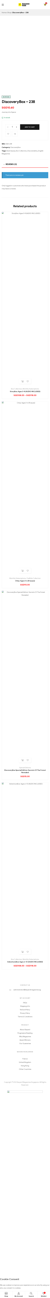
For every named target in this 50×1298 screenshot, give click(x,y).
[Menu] (9, 4)
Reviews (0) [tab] (11, 164)
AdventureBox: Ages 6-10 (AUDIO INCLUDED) (25, 962)
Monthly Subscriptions (31, 389)
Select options (22, 381)
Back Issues (11, 151)
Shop (9, 13)
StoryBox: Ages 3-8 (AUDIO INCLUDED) (25, 391)
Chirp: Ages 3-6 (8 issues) (25, 581)
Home (4, 13)
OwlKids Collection (34, 578)
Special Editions (25, 768)
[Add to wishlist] (27, 381)
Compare (15, 134)
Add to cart (30, 127)
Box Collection (21, 151)
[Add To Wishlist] (8, 134)
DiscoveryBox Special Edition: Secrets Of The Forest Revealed (25, 771)
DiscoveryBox (16, 147)
